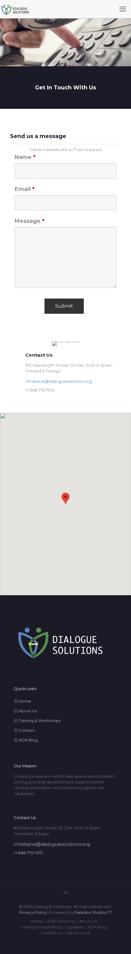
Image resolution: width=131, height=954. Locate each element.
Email (25, 189)
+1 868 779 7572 (40, 390)
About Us (28, 710)
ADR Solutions (61, 921)
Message (29, 221)
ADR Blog (28, 740)
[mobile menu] (123, 9)
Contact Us (52, 932)
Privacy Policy (32, 912)
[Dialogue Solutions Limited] (15, 9)
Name (25, 157)
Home (25, 701)
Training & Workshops (40, 720)
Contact (27, 730)
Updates (74, 927)
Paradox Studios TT (93, 912)
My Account (78, 932)
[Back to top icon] (65, 893)
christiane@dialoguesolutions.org (58, 381)
